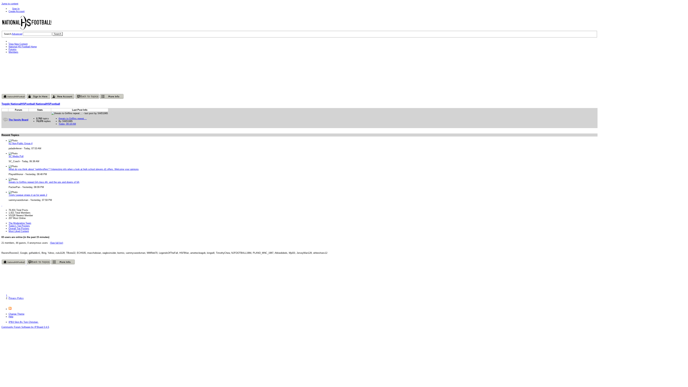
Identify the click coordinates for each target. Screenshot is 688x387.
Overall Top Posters (19, 228)
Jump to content (9, 3)
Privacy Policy (16, 298)
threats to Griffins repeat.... (73, 118)
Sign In (16, 8)
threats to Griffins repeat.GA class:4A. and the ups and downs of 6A (44, 182)
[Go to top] (2, 303)
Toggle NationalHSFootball (18, 103)
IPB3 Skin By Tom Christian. (24, 322)
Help (11, 316)
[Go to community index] (26, 29)
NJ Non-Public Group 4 (20, 143)
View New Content (18, 44)
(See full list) (56, 243)
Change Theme (16, 314)
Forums (12, 49)
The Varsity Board (18, 119)
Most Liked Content (19, 231)
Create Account (17, 11)
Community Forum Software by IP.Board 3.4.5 (25, 327)
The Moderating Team (20, 223)
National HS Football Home (23, 46)
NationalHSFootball (48, 103)
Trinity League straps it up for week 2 (28, 195)
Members (13, 52)
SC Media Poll (16, 156)
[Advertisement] (66, 64)
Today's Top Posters (19, 225)
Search (7, 34)
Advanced (17, 34)
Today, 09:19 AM (67, 124)
